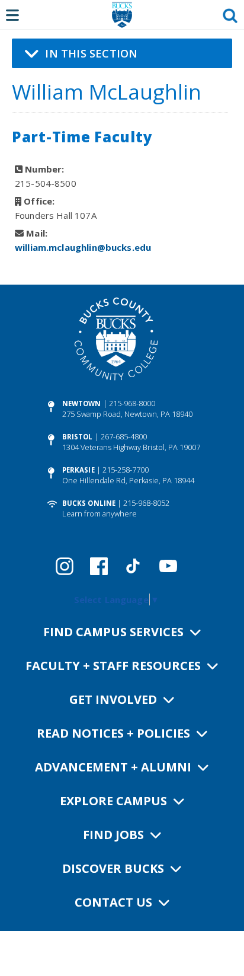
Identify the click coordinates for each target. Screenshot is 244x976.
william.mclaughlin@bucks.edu (83, 247)
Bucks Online (88, 503)
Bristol (77, 436)
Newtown (81, 403)
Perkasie (78, 469)
